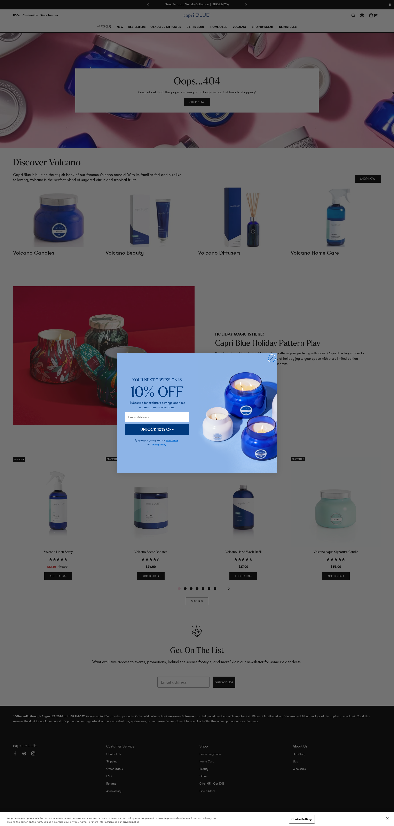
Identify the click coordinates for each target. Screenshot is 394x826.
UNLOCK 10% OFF (157, 429)
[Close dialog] (271, 358)
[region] (197, 819)
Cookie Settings (302, 819)
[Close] (387, 818)
